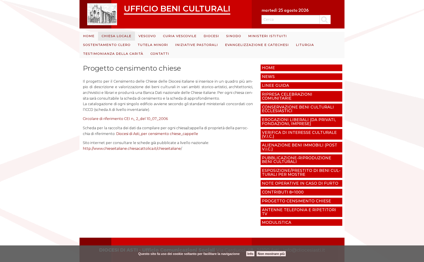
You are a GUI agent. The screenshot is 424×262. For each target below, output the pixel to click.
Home (89, 36)
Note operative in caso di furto (300, 183)
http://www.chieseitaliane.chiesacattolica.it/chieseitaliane (132, 148)
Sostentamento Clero (107, 45)
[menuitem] (89, 36)
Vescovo (147, 36)
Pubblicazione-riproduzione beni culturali (296, 160)
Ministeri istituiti (267, 36)
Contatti (159, 54)
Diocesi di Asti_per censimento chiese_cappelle (157, 134)
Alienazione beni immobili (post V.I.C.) (299, 147)
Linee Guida (275, 85)
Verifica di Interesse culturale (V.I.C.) (299, 134)
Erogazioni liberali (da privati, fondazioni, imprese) (299, 121)
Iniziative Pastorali (196, 45)
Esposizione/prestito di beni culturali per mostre (301, 172)
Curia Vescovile (180, 36)
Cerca (325, 19)
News (268, 76)
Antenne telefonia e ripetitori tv (299, 211)
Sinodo (233, 36)
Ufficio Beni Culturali (177, 8)
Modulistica (276, 222)
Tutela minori (153, 45)
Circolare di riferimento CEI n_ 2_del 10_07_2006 (125, 119)
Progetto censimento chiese (296, 201)
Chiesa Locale (116, 36)
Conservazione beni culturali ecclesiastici (298, 109)
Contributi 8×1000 (283, 192)
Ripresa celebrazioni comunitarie (287, 96)
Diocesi (211, 36)
